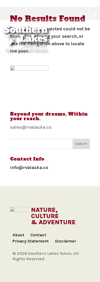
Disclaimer (65, 241)
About (18, 234)
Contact (38, 234)
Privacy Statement (31, 241)
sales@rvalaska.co (31, 127)
